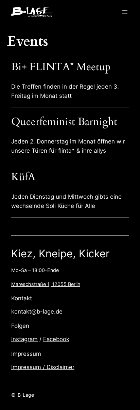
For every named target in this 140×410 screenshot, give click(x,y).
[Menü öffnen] (125, 12)
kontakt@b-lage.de (37, 311)
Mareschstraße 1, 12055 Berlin (45, 284)
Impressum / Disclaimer (42, 367)
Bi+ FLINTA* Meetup (61, 67)
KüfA (23, 177)
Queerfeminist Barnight (64, 122)
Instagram (24, 339)
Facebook (56, 339)
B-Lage (26, 395)
